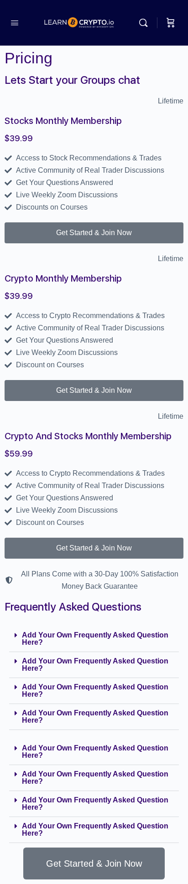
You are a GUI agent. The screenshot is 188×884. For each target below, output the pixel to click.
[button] (94, 639)
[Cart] (171, 23)
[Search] (145, 23)
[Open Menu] (14, 23)
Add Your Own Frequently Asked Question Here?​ (95, 638)
